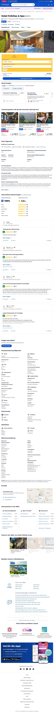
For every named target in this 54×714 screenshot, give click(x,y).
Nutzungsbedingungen (27, 685)
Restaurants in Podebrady (45, 528)
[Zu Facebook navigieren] (21, 669)
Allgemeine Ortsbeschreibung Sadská (8, 521)
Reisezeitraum (6, 59)
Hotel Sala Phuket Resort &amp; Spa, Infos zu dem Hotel (27, 604)
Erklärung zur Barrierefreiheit (27, 701)
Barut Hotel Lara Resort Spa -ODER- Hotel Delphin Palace (27, 602)
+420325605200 (8, 499)
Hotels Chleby (36, 584)
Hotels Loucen (18, 588)
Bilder (23, 27)
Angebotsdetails (34, 481)
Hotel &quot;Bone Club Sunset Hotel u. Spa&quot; (26, 608)
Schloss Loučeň (6, 523)
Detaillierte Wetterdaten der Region (27, 620)
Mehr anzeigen (4, 189)
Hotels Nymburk (18, 584)
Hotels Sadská (18, 586)
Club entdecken (37, 8)
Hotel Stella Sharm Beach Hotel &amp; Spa (24, 600)
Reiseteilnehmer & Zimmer (9, 64)
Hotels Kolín (36, 586)
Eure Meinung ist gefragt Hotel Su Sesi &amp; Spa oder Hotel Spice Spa (31, 595)
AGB (27, 696)
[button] (21, 42)
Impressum (27, 707)
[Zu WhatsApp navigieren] (33, 669)
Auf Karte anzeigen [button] (39, 19)
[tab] (14, 56)
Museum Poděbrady (7, 513)
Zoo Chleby (5, 518)
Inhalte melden (27, 677)
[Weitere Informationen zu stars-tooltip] (30, 16)
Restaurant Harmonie (44, 518)
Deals (3, 1)
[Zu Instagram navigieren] (24, 669)
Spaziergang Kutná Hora (26, 516)
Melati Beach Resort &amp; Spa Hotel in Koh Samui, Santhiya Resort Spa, (31, 611)
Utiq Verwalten (27, 693)
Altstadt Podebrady (6, 516)
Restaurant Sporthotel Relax (44, 523)
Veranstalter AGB (27, 683)
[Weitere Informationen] (11, 134)
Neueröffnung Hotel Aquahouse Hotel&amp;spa (25, 599)
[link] (48, 4)
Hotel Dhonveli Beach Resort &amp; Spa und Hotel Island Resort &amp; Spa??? (32, 597)
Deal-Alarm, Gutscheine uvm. (27, 680)
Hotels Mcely (36, 588)
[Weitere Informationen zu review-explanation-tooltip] (19, 21)
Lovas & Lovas (42, 513)
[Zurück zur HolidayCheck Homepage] (5, 5)
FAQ (27, 675)
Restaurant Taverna (43, 521)
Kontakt (40, 1)
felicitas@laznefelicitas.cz (10, 497)
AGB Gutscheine (27, 699)
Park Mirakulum (24, 513)
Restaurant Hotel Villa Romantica (45, 516)
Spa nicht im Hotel (19, 606)
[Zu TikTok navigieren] (27, 669)
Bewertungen (15, 27)
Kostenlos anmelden (47, 8)
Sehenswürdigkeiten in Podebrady (7, 527)
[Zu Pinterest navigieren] (30, 669)
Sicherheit (27, 704)
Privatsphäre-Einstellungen (27, 691)
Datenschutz (27, 688)
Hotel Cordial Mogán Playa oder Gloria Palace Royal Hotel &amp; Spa (30, 610)
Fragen (29, 27)
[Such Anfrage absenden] (33, 4)
